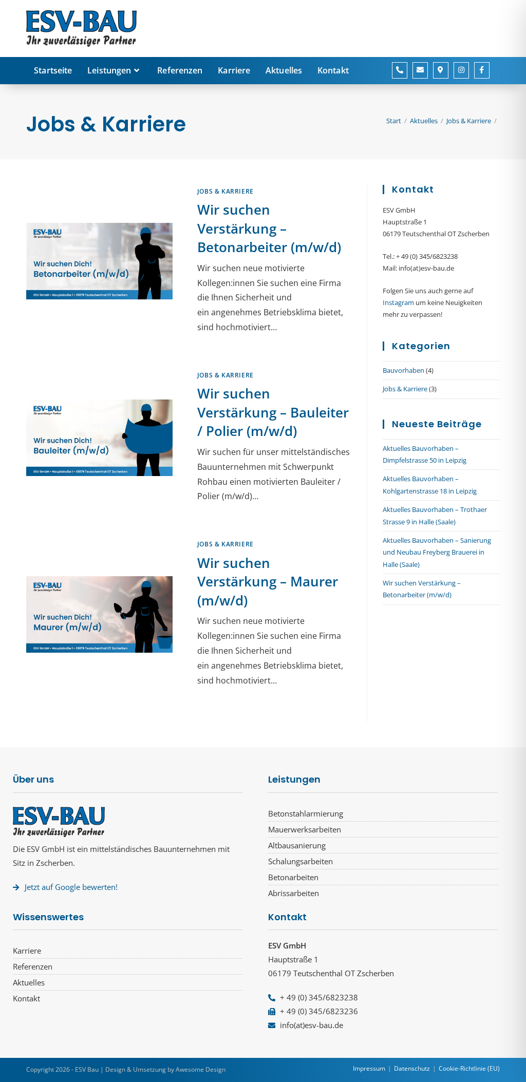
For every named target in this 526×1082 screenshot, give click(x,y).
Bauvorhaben (403, 370)
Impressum (369, 1068)
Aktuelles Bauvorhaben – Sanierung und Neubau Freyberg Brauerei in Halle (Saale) (437, 552)
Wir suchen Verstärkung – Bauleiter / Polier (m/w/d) (273, 412)
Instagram (398, 302)
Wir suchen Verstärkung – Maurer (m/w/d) (267, 582)
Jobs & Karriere (225, 191)
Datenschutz (412, 1068)
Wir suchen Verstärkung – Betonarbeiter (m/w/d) (269, 228)
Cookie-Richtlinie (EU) (469, 1068)
